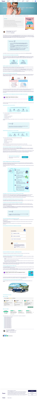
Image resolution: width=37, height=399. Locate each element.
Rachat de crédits (8, 1)
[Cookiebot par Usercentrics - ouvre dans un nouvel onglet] (3, 397)
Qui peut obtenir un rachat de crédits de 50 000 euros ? (10, 23)
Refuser (32, 394)
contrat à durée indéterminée (22, 195)
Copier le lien (10, 335)
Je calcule (24, 157)
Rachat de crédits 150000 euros (7, 327)
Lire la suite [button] (5, 305)
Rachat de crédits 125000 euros (7, 326)
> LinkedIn (7, 331)
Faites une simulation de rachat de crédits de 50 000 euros (10, 24)
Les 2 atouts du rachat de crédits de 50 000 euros (9, 20)
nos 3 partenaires (11, 391)
